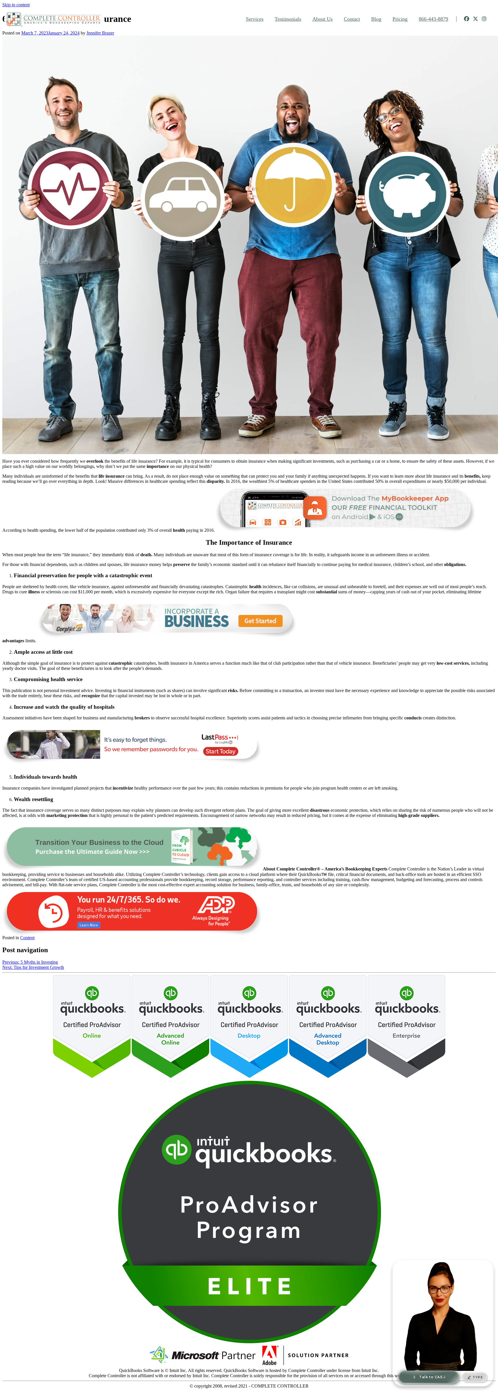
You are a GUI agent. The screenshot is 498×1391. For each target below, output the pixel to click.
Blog (376, 19)
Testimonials (288, 19)
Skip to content (16, 4)
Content (27, 937)
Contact (352, 19)
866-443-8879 (433, 19)
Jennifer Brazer (100, 33)
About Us (322, 19)
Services (254, 19)
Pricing (400, 19)
